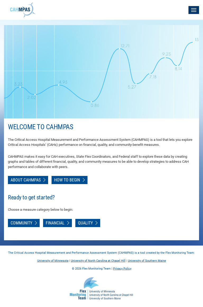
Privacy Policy (122, 268)
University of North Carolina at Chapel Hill (98, 260)
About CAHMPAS (26, 180)
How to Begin (67, 180)
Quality (85, 223)
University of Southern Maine (147, 260)
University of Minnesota (52, 260)
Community (21, 223)
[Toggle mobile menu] (193, 10)
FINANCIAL (55, 223)
